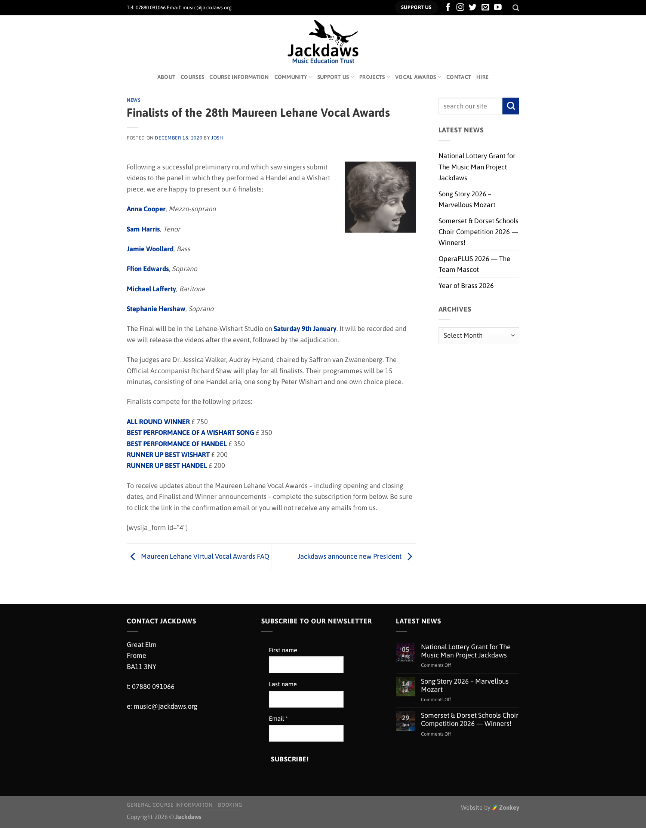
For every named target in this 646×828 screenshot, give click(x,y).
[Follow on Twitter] (473, 7)
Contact (458, 77)
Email (278, 718)
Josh (217, 138)
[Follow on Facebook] (448, 7)
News (134, 100)
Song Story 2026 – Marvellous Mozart (467, 199)
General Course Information (169, 805)
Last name (283, 684)
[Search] (516, 7)
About (166, 77)
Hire (482, 77)
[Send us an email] (485, 7)
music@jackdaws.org (165, 706)
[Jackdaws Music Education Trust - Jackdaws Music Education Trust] (323, 41)
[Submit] (510, 106)
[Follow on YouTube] (498, 7)
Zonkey (508, 807)
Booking (230, 805)
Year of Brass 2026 (466, 285)
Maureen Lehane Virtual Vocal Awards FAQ (204, 556)
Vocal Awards (415, 77)
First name (283, 650)
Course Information (239, 77)
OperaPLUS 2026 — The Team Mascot (474, 264)
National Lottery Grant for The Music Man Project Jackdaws (477, 167)
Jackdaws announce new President (350, 556)
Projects (372, 77)
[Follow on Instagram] (460, 7)
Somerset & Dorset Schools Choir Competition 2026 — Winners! (479, 232)
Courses (192, 77)
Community (290, 77)
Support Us (333, 77)
